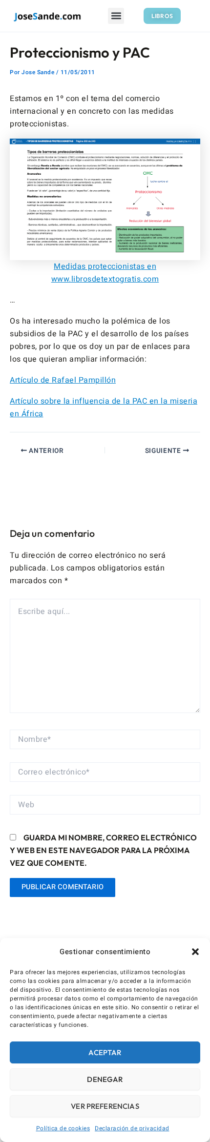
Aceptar (104, 1052)
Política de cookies (63, 1128)
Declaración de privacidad (132, 1128)
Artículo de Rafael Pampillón (63, 380)
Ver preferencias (105, 1106)
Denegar (105, 1079)
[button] (195, 952)
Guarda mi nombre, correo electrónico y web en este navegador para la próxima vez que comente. (103, 850)
